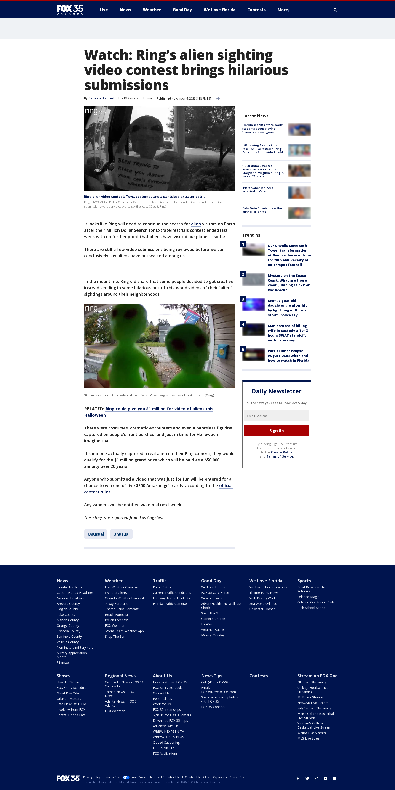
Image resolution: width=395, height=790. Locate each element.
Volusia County (68, 642)
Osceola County (68, 631)
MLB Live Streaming (312, 697)
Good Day (211, 580)
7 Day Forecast (116, 603)
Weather (114, 580)
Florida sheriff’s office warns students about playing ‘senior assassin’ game (262, 128)
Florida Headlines (69, 587)
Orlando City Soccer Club (315, 602)
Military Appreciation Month (72, 655)
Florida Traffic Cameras (170, 603)
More (283, 9)
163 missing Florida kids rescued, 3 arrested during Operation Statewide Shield (262, 148)
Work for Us (162, 704)
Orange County (68, 625)
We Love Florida (213, 587)
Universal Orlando (262, 609)
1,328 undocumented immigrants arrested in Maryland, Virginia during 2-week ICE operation (263, 171)
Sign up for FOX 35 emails (172, 715)
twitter (307, 778)
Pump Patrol (162, 587)
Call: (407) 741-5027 (215, 682)
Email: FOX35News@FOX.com (218, 689)
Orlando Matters (69, 698)
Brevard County (68, 603)
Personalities (162, 698)
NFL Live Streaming (311, 682)
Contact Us (161, 693)
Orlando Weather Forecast (124, 598)
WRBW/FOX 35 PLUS (168, 737)
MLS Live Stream (310, 738)
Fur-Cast (207, 624)
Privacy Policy (281, 452)
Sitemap (63, 662)
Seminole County (69, 636)
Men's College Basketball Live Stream (315, 715)
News (62, 580)
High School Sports (311, 608)
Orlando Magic (308, 597)
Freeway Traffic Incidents (171, 598)
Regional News (120, 675)
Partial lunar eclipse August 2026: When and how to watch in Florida (288, 356)
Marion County (68, 620)
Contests (258, 675)
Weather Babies (213, 598)
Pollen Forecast (116, 620)
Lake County (66, 614)
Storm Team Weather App (124, 631)
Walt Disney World (263, 598)
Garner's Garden (213, 618)
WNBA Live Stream (311, 733)
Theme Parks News (263, 592)
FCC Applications (165, 753)
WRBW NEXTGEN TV (168, 731)
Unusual (147, 98)
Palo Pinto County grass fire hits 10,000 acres (262, 210)
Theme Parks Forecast (122, 609)
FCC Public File (163, 748)
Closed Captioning (166, 742)
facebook (298, 778)
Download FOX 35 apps (170, 720)
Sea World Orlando (263, 603)
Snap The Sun (115, 636)
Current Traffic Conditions (172, 592)
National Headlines (71, 598)
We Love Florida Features (268, 587)
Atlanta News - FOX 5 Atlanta (121, 703)
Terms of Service (279, 456)
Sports (304, 580)
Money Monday (212, 635)
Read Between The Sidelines (311, 589)
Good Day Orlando (71, 693)
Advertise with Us (166, 726)
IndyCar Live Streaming (314, 708)
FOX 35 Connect (213, 707)
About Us (162, 675)
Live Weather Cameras (122, 587)
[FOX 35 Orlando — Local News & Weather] (72, 9)
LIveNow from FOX (71, 709)
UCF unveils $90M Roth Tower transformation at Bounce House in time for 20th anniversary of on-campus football (289, 255)
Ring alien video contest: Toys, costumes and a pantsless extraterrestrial (145, 196)
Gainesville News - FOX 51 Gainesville (124, 684)
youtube (325, 778)
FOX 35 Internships (167, 709)
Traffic (159, 580)
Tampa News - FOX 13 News (122, 694)
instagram (316, 778)
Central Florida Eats (71, 715)
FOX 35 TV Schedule (71, 687)
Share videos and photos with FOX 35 (219, 699)
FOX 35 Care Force (215, 592)
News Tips (211, 675)
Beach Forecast (116, 614)
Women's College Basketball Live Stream (314, 725)
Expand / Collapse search (335, 9)
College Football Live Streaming (312, 689)
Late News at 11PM (71, 704)
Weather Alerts (116, 592)
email (334, 778)
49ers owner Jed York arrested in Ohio (257, 190)
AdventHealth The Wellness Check (221, 605)
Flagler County (67, 609)
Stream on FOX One (317, 675)
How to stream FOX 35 (170, 682)
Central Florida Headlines (75, 592)
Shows (63, 675)
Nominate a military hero (75, 647)
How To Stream (68, 682)
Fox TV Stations (128, 98)
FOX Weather (115, 625)
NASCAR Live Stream (312, 702)
